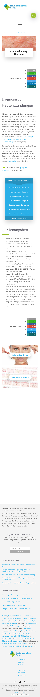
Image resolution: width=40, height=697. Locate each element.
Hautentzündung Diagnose (19, 200)
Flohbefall (12, 621)
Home (4, 32)
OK (13, 695)
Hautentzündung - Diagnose (17, 32)
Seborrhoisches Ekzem (9, 643)
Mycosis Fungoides (8, 633)
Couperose (5, 618)
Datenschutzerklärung (20, 692)
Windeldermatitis (13, 646)
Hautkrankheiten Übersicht (20, 377)
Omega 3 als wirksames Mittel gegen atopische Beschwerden (18, 579)
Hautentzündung (31, 623)
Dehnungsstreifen (16, 618)
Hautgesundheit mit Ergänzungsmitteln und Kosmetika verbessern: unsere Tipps (16, 571)
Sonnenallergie (23, 643)
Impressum (21, 670)
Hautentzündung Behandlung (19, 205)
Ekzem (25, 618)
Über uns (21, 662)
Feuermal (5, 621)
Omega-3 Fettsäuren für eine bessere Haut (16, 608)
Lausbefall (5, 631)
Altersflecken (16, 616)
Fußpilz (33, 621)
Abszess (4, 616)
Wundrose (32, 646)
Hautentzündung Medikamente (19, 209)
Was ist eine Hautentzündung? (19, 187)
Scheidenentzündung (27, 638)
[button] (32, 70)
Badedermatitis (27, 616)
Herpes (18, 626)
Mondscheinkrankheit (28, 631)
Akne (10, 616)
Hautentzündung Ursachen (19, 192)
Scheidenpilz (6, 641)
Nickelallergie (25, 636)
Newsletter (22, 659)
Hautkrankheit (12, 161)
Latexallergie (27, 628)
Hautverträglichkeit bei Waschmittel (14, 605)
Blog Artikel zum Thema (19, 218)
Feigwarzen (32, 618)
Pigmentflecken (7, 638)
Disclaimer (21, 672)
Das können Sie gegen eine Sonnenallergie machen (19, 583)
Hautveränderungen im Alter (11, 602)
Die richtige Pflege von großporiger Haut (15, 595)
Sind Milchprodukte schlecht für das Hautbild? (17, 598)
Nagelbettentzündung (22, 633)
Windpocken (24, 646)
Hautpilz (12, 626)
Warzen (4, 646)
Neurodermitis (15, 636)
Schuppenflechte (16, 641)
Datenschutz (22, 675)
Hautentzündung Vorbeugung (19, 214)
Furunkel (27, 621)
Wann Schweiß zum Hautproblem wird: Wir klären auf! (18, 565)
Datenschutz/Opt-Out (22, 695)
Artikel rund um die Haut (20, 355)
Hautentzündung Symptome (19, 196)
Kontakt (20, 664)
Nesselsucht (6, 636)
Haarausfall (13, 623)
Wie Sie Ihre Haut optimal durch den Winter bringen (19, 575)
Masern (17, 631)
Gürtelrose (5, 623)
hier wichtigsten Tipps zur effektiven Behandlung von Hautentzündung (18, 139)
